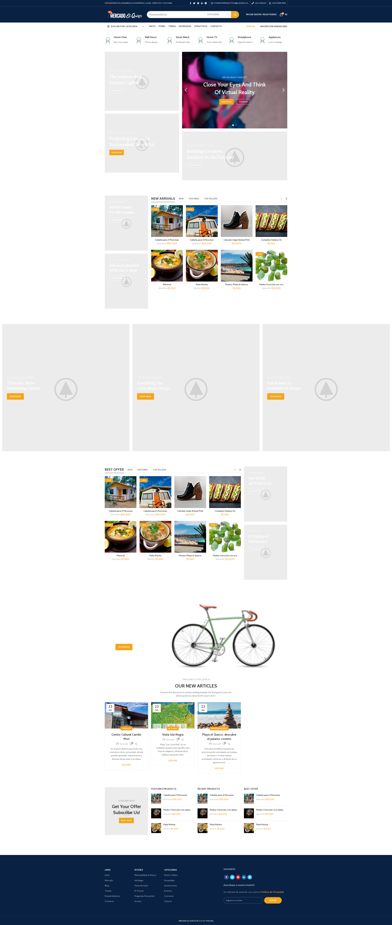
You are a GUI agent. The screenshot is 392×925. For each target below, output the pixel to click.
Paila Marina (202, 284)
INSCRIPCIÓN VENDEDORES (273, 26)
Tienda (108, 890)
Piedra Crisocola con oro (271, 284)
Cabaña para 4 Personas (167, 239)
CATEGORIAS (170, 869)
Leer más (126, 765)
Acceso (137, 901)
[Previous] (186, 90)
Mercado (109, 880)
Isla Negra (138, 880)
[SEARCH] (235, 14)
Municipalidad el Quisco (145, 875)
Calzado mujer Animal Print (237, 239)
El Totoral (138, 890)
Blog (107, 885)
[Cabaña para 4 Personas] (156, 799)
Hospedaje (169, 880)
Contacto (109, 901)
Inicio (107, 875)
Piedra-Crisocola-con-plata (176, 809)
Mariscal (167, 284)
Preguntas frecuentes (144, 896)
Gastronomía (170, 885)
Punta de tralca (141, 885)
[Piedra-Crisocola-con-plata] (156, 813)
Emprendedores (219, 728)
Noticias (172, 728)
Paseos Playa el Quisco (236, 284)
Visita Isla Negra (172, 734)
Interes (138, 869)
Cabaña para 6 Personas (202, 239)
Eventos (168, 890)
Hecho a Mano (171, 875)
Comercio (169, 896)
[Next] (283, 90)
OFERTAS (250, 26)
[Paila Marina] (156, 828)
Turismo (126, 728)
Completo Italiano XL (271, 239)
